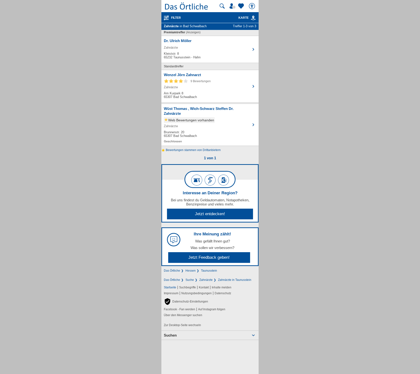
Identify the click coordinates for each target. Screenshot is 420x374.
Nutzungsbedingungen (196, 293)
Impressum (171, 293)
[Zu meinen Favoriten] (241, 6)
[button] (186, 301)
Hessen (190, 270)
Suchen (170, 335)
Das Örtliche (172, 270)
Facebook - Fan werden (179, 309)
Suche (189, 280)
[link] (253, 18)
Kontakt (204, 287)
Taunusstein (209, 270)
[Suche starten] (222, 6)
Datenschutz (223, 293)
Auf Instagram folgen (211, 309)
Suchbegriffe (187, 287)
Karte (243, 17)
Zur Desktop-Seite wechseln (182, 325)
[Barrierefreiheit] (252, 6)
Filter (176, 17)
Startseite (170, 287)
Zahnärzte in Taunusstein (234, 280)
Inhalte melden (221, 287)
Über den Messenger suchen (183, 315)
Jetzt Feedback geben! (209, 257)
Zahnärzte (206, 280)
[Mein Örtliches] (233, 6)
